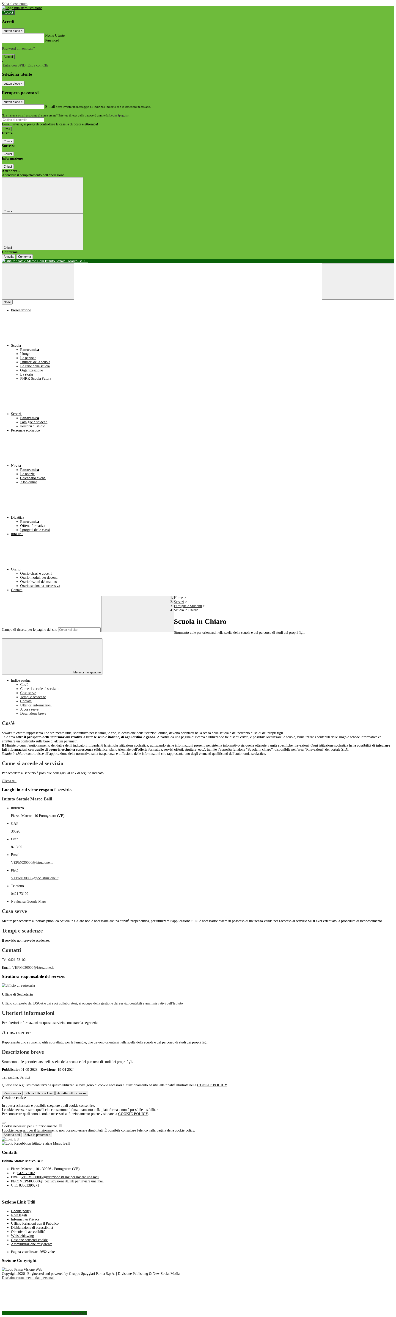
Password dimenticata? (18, 48)
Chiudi (8, 141)
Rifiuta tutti (39, 1093)
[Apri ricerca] (358, 281)
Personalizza (12, 1093)
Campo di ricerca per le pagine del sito (29, 629)
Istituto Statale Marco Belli (27, 799)
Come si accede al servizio (39, 689)
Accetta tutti (71, 1093)
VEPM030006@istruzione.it (31, 862)
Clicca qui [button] (9, 781)
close (7, 302)
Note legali (19, 1215)
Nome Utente (55, 35)
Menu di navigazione (86, 672)
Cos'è (24, 684)
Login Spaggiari (119, 115)
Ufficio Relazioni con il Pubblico (35, 1223)
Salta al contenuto (15, 4)
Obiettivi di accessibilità (28, 1232)
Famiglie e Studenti (188, 606)
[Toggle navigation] (38, 281)
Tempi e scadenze (33, 697)
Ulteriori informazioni (36, 705)
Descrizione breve (33, 713)
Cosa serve (28, 693)
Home (178, 598)
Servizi (179, 602)
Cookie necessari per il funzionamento (30, 1126)
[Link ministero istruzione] (22, 8)
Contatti (26, 701)
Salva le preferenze (37, 1135)
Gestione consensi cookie (29, 1240)
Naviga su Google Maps (28, 901)
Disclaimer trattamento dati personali (28, 1278)
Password (52, 40)
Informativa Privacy (25, 1219)
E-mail (50, 106)
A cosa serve (29, 709)
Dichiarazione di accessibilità (32, 1227)
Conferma (24, 256)
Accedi (8, 12)
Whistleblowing (22, 1236)
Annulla (9, 256)
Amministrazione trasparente (31, 1244)
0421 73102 (19, 894)
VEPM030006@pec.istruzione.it (34, 878)
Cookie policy (21, 1211)
